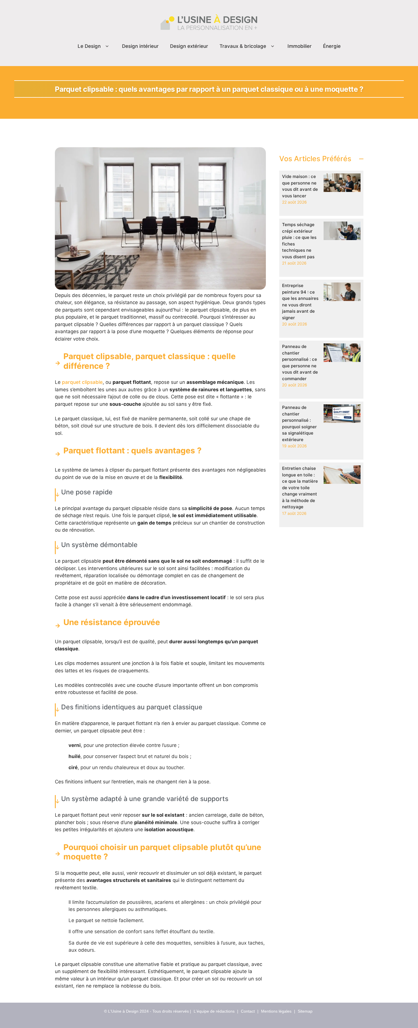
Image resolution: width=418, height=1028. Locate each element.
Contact (248, 1011)
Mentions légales (276, 1011)
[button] (107, 46)
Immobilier (299, 46)
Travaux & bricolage (243, 46)
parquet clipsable (82, 382)
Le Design (89, 46)
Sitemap (305, 1011)
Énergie (332, 46)
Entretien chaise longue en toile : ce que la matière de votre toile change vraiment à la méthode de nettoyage (300, 487)
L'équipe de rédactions (214, 1011)
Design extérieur (189, 46)
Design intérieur (140, 46)
